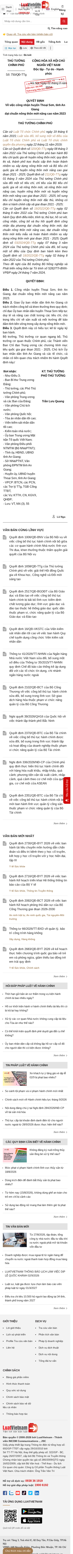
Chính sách (33, 967)
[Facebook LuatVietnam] (5, 1493)
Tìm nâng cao (59, 28)
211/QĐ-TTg (53, 174)
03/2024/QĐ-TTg (25, 242)
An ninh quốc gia (35, 915)
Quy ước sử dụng (16, 1390)
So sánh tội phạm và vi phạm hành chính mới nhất (34, 1091)
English (54, 9)
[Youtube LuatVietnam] (18, 1493)
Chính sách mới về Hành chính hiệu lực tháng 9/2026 (36, 1099)
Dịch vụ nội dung (48, 1354)
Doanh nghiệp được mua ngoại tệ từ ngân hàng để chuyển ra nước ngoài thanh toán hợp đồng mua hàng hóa (36, 1259)
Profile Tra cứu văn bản (19, 1341)
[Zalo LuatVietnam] (11, 1493)
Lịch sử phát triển (16, 1334)
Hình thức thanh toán (18, 1383)
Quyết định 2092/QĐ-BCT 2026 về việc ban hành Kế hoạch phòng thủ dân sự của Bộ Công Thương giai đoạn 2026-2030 (37, 905)
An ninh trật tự (17, 915)
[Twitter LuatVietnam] (30, 1493)
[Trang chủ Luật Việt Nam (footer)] (35, 1428)
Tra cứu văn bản (48, 1327)
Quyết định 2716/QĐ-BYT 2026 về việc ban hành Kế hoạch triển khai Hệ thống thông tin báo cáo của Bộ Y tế (38, 881)
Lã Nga (60, 516)
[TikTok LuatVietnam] (24, 1493)
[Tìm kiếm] (64, 21)
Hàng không (28, 939)
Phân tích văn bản (49, 1334)
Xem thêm (60, 823)
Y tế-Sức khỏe (17, 866)
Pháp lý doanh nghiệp (51, 1341)
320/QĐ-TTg (39, 148)
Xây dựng (14, 939)
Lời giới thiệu (13, 1327)
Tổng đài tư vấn (47, 1360)
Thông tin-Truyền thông (40, 890)
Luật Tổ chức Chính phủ (29, 131)
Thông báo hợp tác (17, 1413)
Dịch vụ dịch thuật (49, 1347)
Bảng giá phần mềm (17, 1377)
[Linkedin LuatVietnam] (37, 1493)
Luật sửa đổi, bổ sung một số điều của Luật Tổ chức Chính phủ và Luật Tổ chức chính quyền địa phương (35, 140)
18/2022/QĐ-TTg (44, 208)
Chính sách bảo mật (17, 1396)
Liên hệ (10, 1347)
